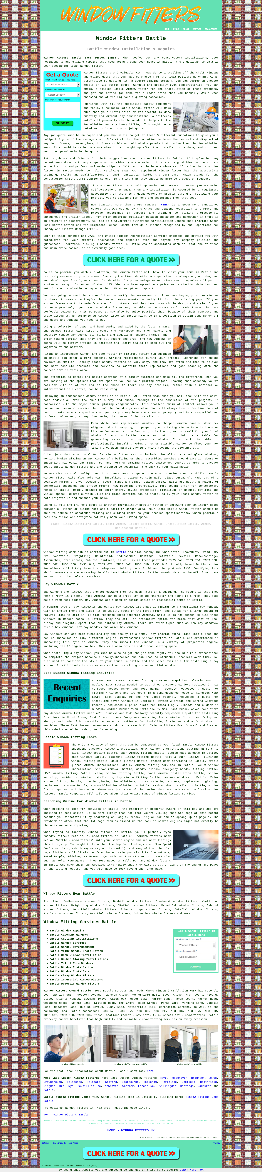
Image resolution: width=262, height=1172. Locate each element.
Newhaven (111, 1086)
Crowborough (53, 1082)
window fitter (91, 65)
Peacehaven (179, 1077)
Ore (61, 1086)
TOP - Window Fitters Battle (66, 1114)
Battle (121, 552)
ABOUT (186, 29)
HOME (167, 29)
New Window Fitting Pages (65, 1143)
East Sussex (120, 1077)
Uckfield (188, 1082)
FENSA (165, 204)
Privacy (216, 1143)
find (56, 901)
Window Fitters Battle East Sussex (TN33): (81, 57)
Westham (128, 1086)
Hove (163, 1077)
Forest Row (147, 1086)
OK (201, 1169)
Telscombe (74, 1082)
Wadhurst (204, 1086)
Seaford (111, 1082)
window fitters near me (80, 713)
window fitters (144, 1077)
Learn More (188, 1169)
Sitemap (45, 1143)
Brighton (198, 1077)
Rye (70, 1086)
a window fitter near (183, 717)
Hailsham (150, 1082)
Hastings (187, 1086)
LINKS (176, 29)
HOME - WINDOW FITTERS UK (131, 1130)
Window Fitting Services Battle (80, 922)
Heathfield (208, 1082)
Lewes (212, 1077)
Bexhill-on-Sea (89, 1086)
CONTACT (197, 29)
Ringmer (49, 1086)
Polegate (93, 1082)
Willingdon (168, 1086)
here (150, 1071)
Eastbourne (130, 1082)
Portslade (169, 1082)
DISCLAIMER (211, 29)
